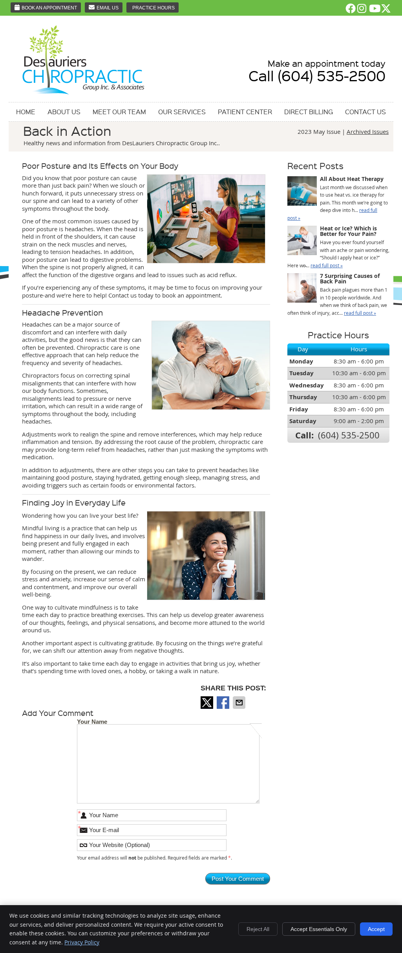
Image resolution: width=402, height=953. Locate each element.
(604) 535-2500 (349, 435)
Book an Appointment (49, 8)
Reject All (258, 929)
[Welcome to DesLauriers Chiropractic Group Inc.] (83, 95)
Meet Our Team (119, 112)
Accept (376, 929)
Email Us (108, 8)
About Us (64, 112)
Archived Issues (368, 131)
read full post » (327, 265)
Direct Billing (308, 112)
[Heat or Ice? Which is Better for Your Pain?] (302, 241)
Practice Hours (153, 8)
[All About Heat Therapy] (302, 192)
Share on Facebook (224, 702)
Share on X (208, 702)
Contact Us (365, 112)
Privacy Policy (81, 942)
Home (25, 112)
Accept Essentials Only (319, 929)
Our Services (182, 112)
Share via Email (240, 702)
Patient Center (245, 112)
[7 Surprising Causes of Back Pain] (302, 289)
